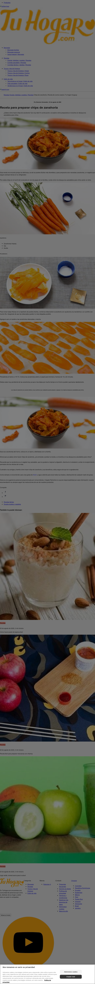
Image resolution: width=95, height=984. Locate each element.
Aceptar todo (70, 976)
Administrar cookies (70, 972)
